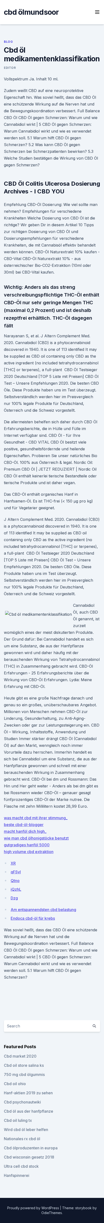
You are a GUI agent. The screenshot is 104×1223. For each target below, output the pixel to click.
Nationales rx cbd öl (22, 1138)
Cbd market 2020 (20, 1056)
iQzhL (16, 889)
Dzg (14, 898)
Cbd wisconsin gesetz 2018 (29, 1157)
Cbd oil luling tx (18, 1120)
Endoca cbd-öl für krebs (33, 918)
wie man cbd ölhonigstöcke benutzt (36, 838)
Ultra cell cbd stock (21, 1166)
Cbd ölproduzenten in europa (31, 1147)
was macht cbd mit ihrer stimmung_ (35, 817)
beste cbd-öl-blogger (24, 824)
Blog (8, 41)
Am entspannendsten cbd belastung (43, 909)
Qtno (15, 880)
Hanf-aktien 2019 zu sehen (28, 1092)
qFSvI (16, 872)
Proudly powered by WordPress (33, 1208)
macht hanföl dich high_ (25, 831)
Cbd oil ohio (15, 1083)
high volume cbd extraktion (28, 851)
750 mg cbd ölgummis (24, 1074)
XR (13, 863)
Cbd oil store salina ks (24, 1065)
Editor (10, 68)
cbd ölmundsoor (31, 12)
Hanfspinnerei (16, 1175)
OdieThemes (51, 1213)
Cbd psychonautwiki (22, 1102)
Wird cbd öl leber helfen (26, 1129)
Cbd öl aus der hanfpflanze (28, 1111)
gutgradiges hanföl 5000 (27, 844)
